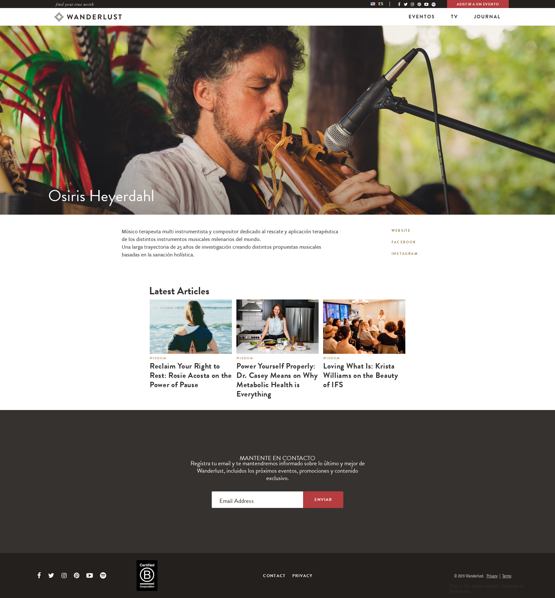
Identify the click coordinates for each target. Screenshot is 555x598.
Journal (487, 16)
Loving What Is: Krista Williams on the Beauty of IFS (360, 375)
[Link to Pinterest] (76, 575)
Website (401, 230)
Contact (274, 576)
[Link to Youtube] (89, 575)
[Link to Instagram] (64, 575)
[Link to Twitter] (51, 575)
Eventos (422, 16)
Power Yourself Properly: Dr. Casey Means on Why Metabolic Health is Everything (277, 379)
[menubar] (384, 4)
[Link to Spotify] (103, 575)
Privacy (302, 576)
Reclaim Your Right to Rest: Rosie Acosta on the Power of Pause (191, 375)
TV (454, 16)
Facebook (404, 242)
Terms (506, 575)
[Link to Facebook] (39, 575)
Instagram (405, 253)
